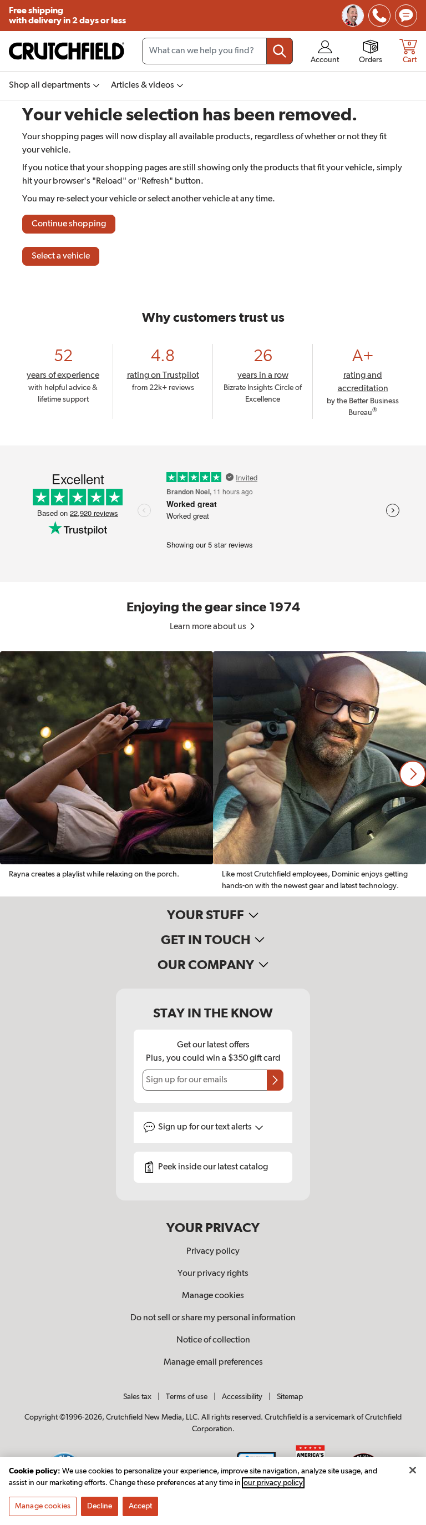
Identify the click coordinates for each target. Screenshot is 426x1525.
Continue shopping (69, 224)
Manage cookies (213, 1295)
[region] (213, 773)
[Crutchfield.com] (66, 51)
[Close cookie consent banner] (412, 1470)
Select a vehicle (61, 256)
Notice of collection (213, 1340)
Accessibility (242, 1397)
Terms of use (186, 1397)
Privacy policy (213, 1251)
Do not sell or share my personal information (213, 1318)
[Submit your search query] (279, 51)
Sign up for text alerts (205, 1127)
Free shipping (67, 15)
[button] (412, 774)
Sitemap (290, 1397)
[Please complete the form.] (275, 1080)
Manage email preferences (213, 1362)
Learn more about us (209, 626)
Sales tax (137, 1397)
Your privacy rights (213, 1273)
